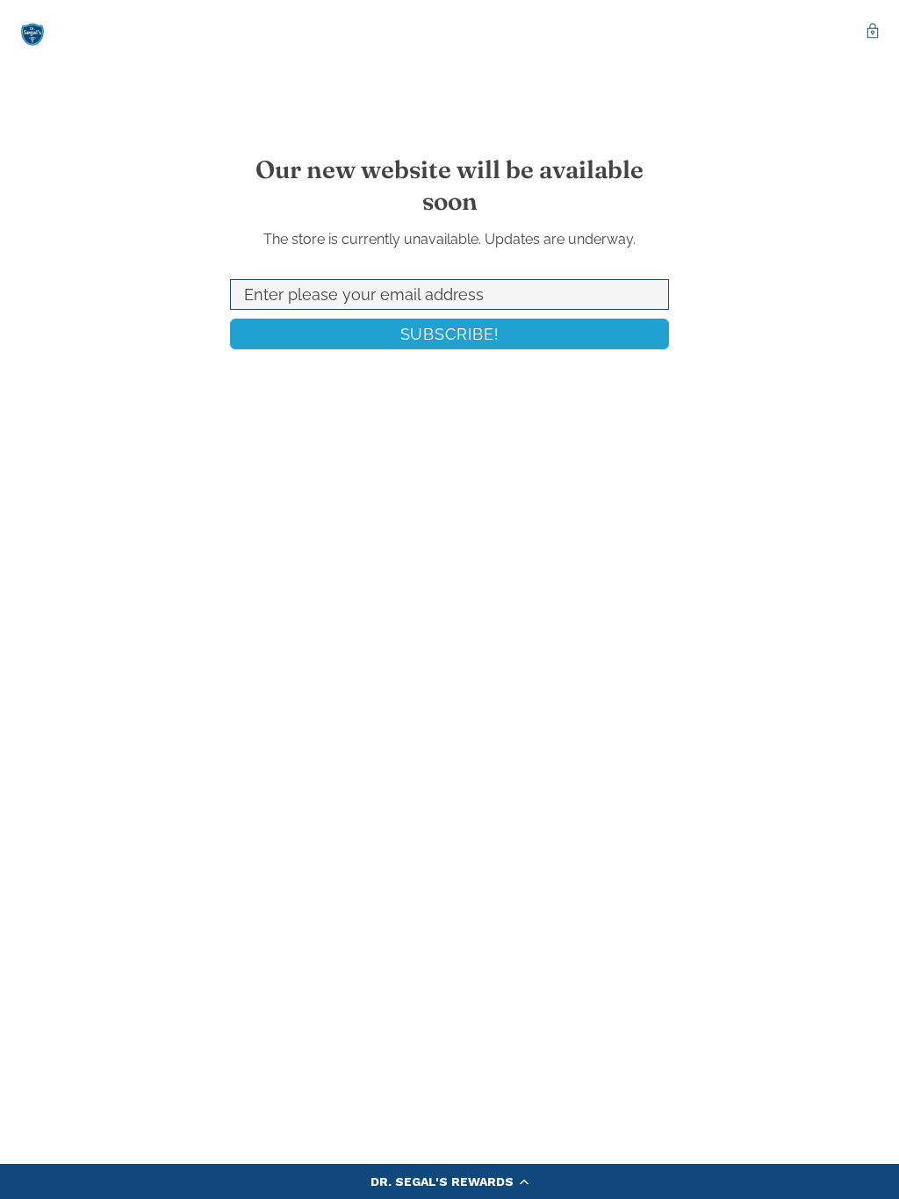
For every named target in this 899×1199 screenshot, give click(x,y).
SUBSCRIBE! (450, 334)
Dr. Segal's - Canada (32, 33)
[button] (449, 1181)
